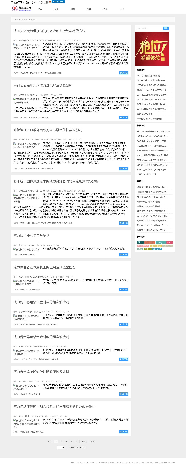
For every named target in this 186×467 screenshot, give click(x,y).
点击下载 (124, 73)
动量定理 (48, 73)
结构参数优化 (56, 73)
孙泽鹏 (37, 140)
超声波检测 (38, 324)
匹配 (36, 290)
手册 (105, 9)
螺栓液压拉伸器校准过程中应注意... (152, 230)
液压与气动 (52, 41)
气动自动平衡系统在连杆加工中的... (152, 141)
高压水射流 (24, 118)
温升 (27, 432)
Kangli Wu (127, 463)
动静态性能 (33, 73)
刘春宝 (31, 191)
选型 (39, 290)
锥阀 (140, 249)
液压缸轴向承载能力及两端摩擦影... (152, 109)
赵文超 (33, 41)
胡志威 (21, 95)
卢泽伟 (26, 312)
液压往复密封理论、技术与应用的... (152, 170)
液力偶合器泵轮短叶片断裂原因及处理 (41, 372)
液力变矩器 (42, 223)
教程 (89, 9)
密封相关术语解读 (144, 114)
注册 (45, 2)
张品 (29, 41)
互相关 (59, 223)
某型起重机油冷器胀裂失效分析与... (152, 165)
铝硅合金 (23, 359)
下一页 (84, 441)
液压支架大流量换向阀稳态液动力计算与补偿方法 (49, 31)
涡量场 (69, 223)
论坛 (122, 9)
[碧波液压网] (21, 8)
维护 (34, 255)
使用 (30, 255)
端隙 (41, 432)
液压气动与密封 (51, 140)
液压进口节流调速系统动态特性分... (152, 104)
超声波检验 (54, 359)
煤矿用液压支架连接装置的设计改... (152, 211)
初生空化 (36, 169)
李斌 (20, 245)
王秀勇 (26, 140)
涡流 (36, 223)
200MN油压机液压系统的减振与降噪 (152, 155)
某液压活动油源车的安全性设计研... (152, 160)
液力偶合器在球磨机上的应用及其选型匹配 (44, 267)
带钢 (39, 118)
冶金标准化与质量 (36, 347)
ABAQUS (160, 242)
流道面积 (29, 169)
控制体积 (41, 73)
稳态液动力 (24, 73)
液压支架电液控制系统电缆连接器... (152, 216)
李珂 (20, 41)
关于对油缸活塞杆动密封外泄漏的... (152, 85)
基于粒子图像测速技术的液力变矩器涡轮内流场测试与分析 (55, 181)
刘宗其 (26, 416)
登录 (41, 2)
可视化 (22, 223)
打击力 (31, 118)
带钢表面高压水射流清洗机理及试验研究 (42, 85)
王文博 (42, 191)
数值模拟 (50, 169)
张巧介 (21, 312)
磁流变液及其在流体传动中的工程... (152, 90)
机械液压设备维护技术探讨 (148, 201)
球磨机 (22, 290)
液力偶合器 (30, 290)
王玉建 (26, 191)
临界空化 (43, 169)
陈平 (31, 312)
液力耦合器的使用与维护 (31, 236)
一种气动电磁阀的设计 (146, 174)
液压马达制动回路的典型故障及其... (152, 80)
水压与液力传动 (29, 19)
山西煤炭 (31, 245)
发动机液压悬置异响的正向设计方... (152, 197)
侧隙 (38, 432)
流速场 (64, 223)
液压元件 (157, 249)
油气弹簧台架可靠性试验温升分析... (152, 150)
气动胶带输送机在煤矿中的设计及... (152, 136)
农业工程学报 (56, 191)
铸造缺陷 (46, 324)
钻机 (140, 242)
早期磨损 (32, 432)
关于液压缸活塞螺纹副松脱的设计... (152, 95)
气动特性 (149, 242)
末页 (92, 441)
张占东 (39, 41)
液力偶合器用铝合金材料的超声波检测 (41, 302)
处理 (39, 394)
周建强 (31, 140)
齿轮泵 (22, 432)
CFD (169, 242)
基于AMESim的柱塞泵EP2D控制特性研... (154, 131)
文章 (56, 9)
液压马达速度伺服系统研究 (148, 76)
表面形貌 (45, 118)
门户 (40, 9)
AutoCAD (167, 246)
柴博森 (21, 191)
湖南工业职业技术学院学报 (39, 277)
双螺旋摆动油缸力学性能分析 (149, 118)
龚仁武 (21, 416)
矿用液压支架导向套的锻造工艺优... (152, 225)
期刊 (73, 9)
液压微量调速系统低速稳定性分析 (151, 99)
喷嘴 (36, 118)
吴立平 (21, 277)
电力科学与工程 (33, 381)
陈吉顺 (24, 41)
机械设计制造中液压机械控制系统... (152, 187)
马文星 (37, 191)
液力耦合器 (24, 255)
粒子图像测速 (51, 223)
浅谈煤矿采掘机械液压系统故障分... (152, 221)
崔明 (20, 381)
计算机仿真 (30, 223)
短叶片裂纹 (33, 394)
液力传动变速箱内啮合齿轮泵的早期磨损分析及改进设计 (54, 406)
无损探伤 (42, 312)
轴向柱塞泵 (156, 246)
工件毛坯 (30, 359)
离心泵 (22, 169)
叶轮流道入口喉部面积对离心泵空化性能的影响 (47, 130)
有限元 (147, 249)
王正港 (21, 140)
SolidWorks (143, 246)
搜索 (165, 28)
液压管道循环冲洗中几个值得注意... (152, 146)
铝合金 (31, 324)
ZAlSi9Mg (53, 324)
